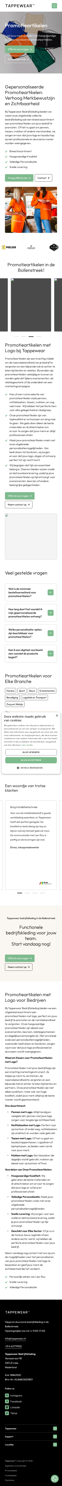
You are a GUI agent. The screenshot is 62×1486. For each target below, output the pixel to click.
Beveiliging (12, 697)
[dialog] (30, 743)
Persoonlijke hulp (17, 59)
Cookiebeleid (10, 1475)
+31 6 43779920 (13, 1346)
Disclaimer (9, 1480)
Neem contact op (17, 504)
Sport (22, 690)
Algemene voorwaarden (15, 1465)
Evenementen (47, 690)
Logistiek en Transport (34, 697)
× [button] (57, 715)
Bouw (32, 690)
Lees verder (27, 745)
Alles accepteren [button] (31, 760)
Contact (42, 177)
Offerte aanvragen (18, 49)
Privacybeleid (11, 1470)
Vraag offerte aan (18, 177)
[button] (31, 768)
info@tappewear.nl (15, 1338)
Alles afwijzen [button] (31, 752)
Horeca (10, 690)
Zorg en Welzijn (14, 704)
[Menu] (54, 5)
